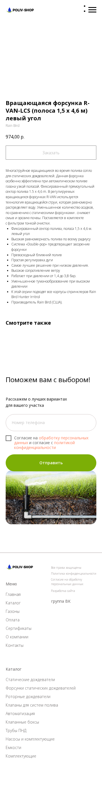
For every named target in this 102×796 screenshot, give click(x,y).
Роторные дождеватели (28, 696)
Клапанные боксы (22, 722)
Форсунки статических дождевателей (41, 688)
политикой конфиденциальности (44, 445)
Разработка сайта (63, 591)
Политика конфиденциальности (73, 573)
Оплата (13, 619)
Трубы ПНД (16, 730)
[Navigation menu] (92, 10)
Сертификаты (18, 628)
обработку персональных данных (51, 440)
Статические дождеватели (30, 679)
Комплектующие (21, 756)
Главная (13, 594)
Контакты (15, 645)
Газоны (13, 611)
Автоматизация (20, 713)
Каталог (13, 602)
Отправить (51, 462)
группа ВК (61, 601)
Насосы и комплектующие (30, 739)
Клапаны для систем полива (32, 705)
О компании (17, 636)
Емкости (13, 747)
